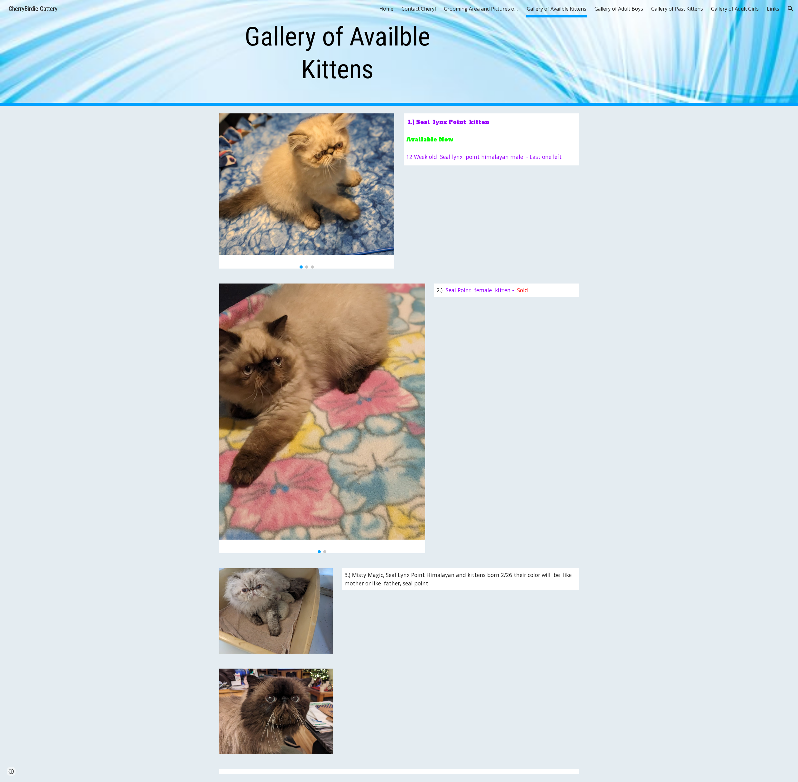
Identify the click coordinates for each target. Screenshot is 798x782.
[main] (337, 53)
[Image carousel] (306, 191)
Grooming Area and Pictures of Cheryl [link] (481, 8)
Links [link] (773, 8)
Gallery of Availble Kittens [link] (556, 8)
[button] (790, 8)
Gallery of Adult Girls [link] (735, 8)
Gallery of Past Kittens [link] (677, 8)
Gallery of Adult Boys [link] (618, 8)
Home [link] (386, 8)
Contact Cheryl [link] (418, 8)
